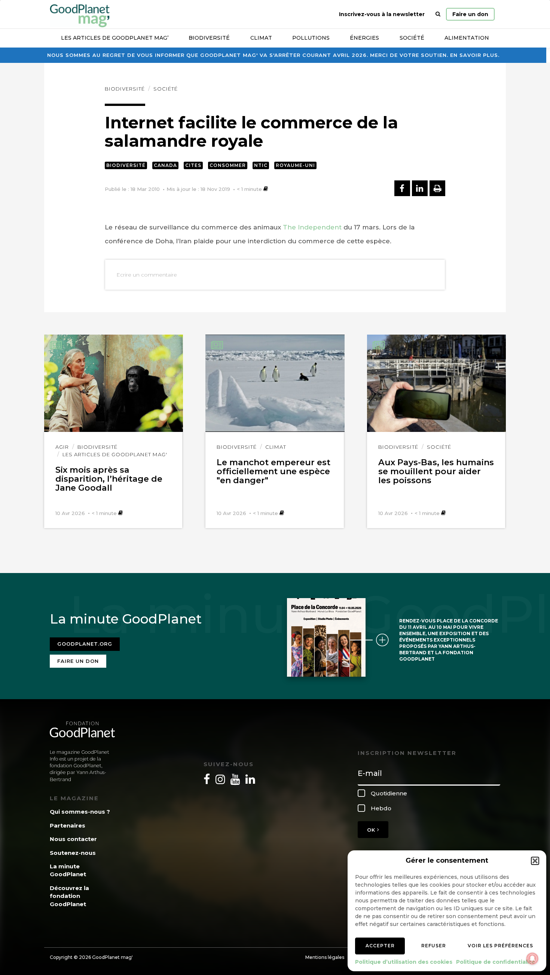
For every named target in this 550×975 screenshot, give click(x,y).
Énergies (364, 37)
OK (372, 830)
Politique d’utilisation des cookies (403, 962)
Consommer (228, 165)
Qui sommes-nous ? (80, 811)
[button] (535, 861)
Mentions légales (324, 957)
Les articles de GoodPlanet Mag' (114, 454)
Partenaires (67, 825)
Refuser (433, 945)
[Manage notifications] (532, 959)
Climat (261, 37)
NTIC (261, 165)
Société (412, 37)
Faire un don (470, 14)
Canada (165, 165)
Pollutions (311, 37)
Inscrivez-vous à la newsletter (382, 14)
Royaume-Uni (295, 165)
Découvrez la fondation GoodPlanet (69, 896)
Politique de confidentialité (495, 962)
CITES (193, 165)
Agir (62, 447)
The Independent (312, 227)
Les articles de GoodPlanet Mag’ (114, 37)
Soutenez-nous (73, 852)
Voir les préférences (500, 945)
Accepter (380, 945)
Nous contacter (73, 839)
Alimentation (466, 37)
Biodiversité (209, 37)
